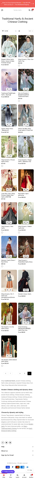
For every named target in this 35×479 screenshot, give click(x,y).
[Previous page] (6, 373)
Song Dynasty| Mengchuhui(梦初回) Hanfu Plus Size (24, 328)
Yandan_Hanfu (17, 10)
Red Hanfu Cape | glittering (23, 194)
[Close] (33, 4)
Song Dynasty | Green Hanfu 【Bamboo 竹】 (25, 160)
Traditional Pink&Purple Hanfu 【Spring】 (8, 94)
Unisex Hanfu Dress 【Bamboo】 (7, 129)
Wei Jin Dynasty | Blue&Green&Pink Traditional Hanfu (23, 94)
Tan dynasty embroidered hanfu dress (9, 360)
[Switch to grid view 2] (19, 31)
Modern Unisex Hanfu (24, 294)
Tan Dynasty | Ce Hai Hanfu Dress (7, 327)
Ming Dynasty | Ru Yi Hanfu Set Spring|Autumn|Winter (8, 295)
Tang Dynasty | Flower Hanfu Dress (8, 160)
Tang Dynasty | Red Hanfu (7, 227)
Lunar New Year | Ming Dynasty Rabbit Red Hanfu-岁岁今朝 (8, 195)
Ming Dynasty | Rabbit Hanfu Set (25, 227)
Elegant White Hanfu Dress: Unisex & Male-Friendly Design (8, 61)
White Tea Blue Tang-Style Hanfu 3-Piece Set (25, 129)
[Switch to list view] (16, 31)
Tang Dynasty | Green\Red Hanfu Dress (25, 261)
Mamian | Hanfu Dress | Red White (8, 261)
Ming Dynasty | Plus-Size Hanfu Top (25, 60)
